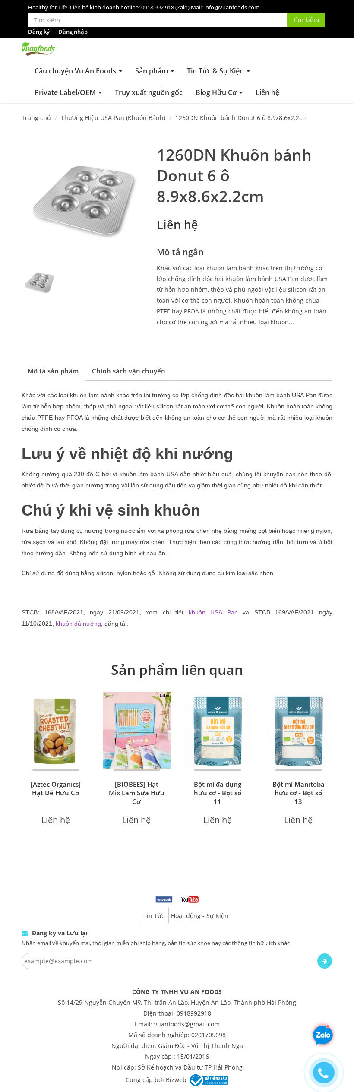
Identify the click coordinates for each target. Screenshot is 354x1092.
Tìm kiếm (306, 20)
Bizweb (176, 1079)
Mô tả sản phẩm (53, 371)
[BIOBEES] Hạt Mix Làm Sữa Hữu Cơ (136, 793)
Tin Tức (153, 916)
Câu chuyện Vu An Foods (76, 71)
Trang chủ (36, 118)
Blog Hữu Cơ (217, 92)
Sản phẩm (152, 71)
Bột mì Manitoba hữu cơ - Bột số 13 (298, 793)
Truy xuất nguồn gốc (149, 92)
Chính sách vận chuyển (128, 371)
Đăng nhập (73, 31)
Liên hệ (267, 92)
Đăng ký (39, 31)
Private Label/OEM (66, 92)
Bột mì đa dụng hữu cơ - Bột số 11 (217, 793)
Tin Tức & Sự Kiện (216, 71)
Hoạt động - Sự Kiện (199, 916)
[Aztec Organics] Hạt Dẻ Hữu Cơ (56, 788)
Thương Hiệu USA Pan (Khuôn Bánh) (113, 118)
